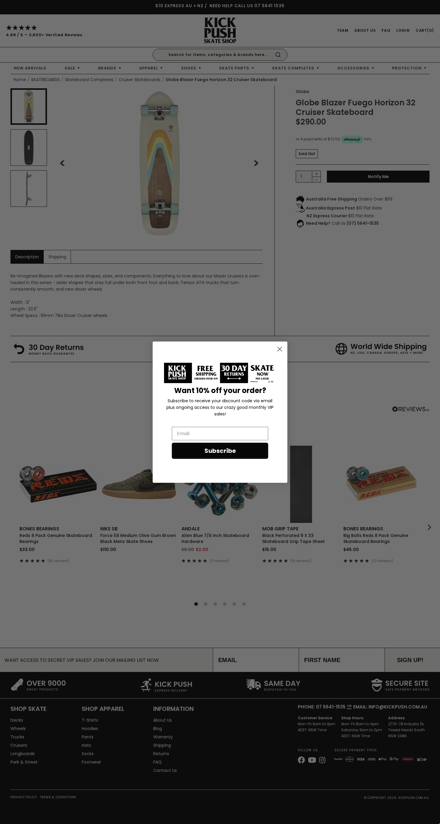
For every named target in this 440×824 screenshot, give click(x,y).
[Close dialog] (279, 349)
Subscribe (220, 451)
